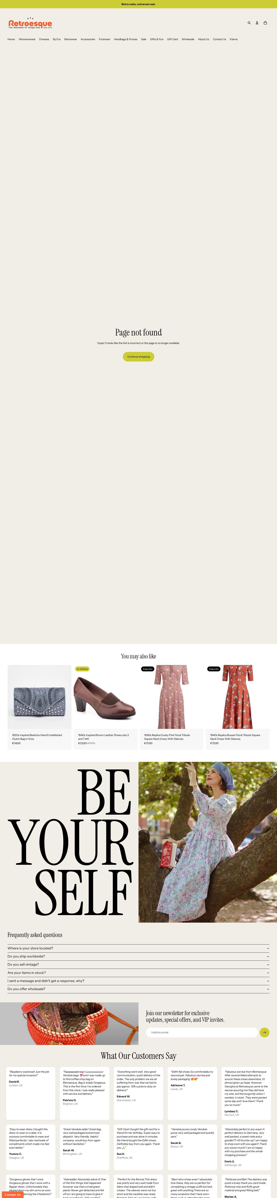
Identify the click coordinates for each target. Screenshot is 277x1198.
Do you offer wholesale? (26, 989)
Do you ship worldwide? (26, 956)
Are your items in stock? (27, 973)
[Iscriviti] (264, 1032)
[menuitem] (11, 39)
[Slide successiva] (65, 697)
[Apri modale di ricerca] (249, 23)
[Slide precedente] (13, 697)
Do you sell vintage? (23, 964)
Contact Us (13, 1194)
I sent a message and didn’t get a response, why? (46, 981)
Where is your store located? (30, 948)
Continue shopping (138, 356)
